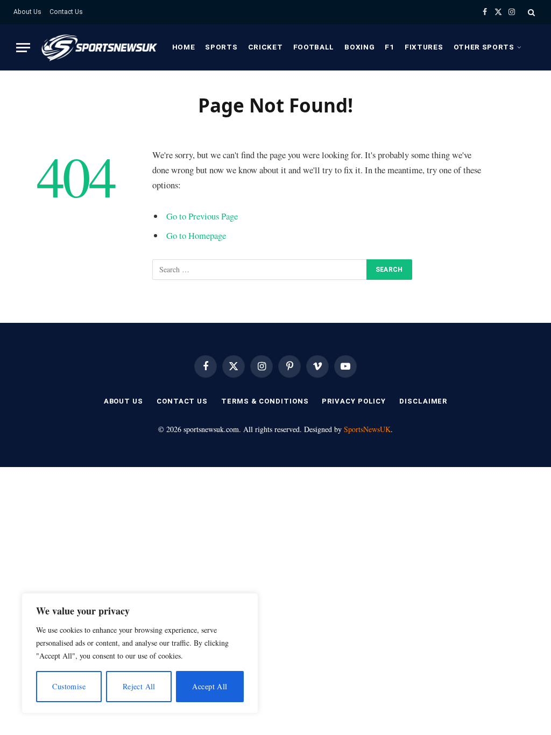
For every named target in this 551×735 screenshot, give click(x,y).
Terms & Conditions (264, 401)
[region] (140, 653)
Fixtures (424, 47)
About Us (27, 12)
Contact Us (66, 12)
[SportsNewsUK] (98, 47)
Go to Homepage (196, 235)
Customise (69, 686)
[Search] (530, 12)
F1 (389, 47)
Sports (221, 47)
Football (313, 47)
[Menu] (23, 48)
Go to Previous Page (202, 216)
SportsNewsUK (367, 429)
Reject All (139, 686)
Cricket (265, 47)
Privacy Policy (354, 401)
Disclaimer (423, 401)
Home (183, 47)
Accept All (209, 686)
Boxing (359, 47)
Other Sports (484, 47)
